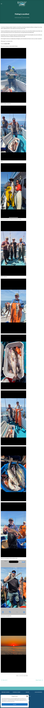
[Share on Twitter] (21, 676)
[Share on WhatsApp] (17, 676)
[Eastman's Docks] (22, 3)
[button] (27, 696)
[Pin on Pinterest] (25, 676)
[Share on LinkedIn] (27, 676)
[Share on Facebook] (19, 676)
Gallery (27, 692)
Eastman (27, 17)
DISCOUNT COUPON (5, 692)
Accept (14, 704)
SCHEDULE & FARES (16, 692)
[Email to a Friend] (23, 676)
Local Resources (38, 692)
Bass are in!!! (5, 680)
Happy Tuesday (38, 680)
